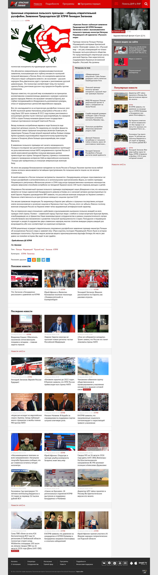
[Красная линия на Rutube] (125, 563)
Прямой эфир (48, 564)
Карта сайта (79, 571)
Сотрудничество (33, 564)
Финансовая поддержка (84, 564)
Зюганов (48, 249)
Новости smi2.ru (18, 351)
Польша (19, 249)
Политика (30, 254)
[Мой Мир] (48, 260)
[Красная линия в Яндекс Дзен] (115, 563)
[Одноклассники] (34, 260)
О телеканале (16, 564)
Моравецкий (27, 249)
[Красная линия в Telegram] (109, 563)
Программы (68, 4)
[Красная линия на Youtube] (120, 563)
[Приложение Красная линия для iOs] (135, 563)
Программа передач (90, 4)
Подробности (52, 4)
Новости (38, 4)
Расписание (48, 561)
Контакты (14, 561)
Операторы (31, 561)
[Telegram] (43, 260)
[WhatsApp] (38, 260)
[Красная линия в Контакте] (104, 563)
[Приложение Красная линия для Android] (131, 563)
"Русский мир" (39, 249)
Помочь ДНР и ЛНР (131, 4)
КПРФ (55, 249)
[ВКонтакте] (29, 260)
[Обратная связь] (116, 4)
